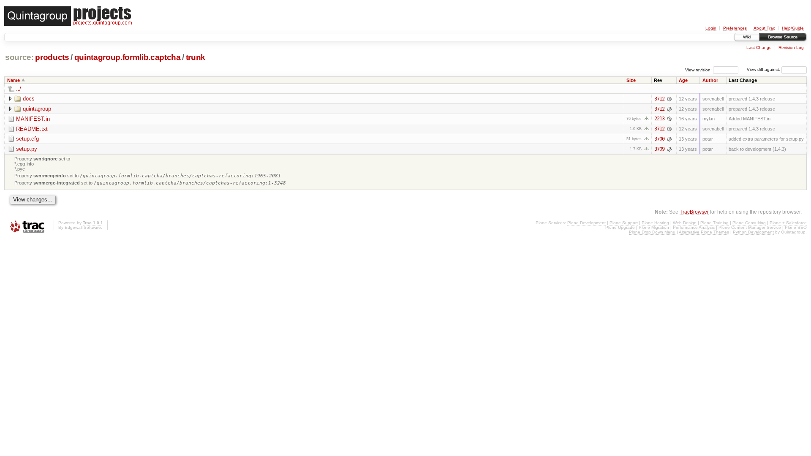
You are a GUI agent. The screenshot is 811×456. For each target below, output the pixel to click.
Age (683, 80)
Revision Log (791, 47)
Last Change (759, 47)
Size (631, 80)
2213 (659, 119)
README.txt (32, 129)
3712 (659, 99)
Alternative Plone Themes (704, 232)
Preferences (735, 28)
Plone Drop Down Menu (652, 232)
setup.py (26, 149)
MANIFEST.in (33, 119)
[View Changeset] (669, 99)
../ (18, 89)
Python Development (753, 232)
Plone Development (586, 222)
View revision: (698, 69)
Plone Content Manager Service (749, 227)
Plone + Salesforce (788, 222)
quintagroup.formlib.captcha (127, 57)
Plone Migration (654, 227)
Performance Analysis (694, 227)
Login (710, 28)
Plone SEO (796, 227)
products (52, 57)
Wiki (747, 37)
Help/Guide (793, 28)
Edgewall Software (83, 227)
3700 (659, 139)
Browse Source (782, 37)
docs (29, 98)
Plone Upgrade (620, 227)
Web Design (685, 222)
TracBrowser (694, 211)
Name (13, 80)
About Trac (764, 28)
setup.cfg (27, 139)
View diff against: (764, 69)
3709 (659, 149)
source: (19, 57)
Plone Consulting (749, 222)
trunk (195, 57)
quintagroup (37, 109)
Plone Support (624, 222)
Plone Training (714, 222)
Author (710, 80)
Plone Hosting (655, 222)
